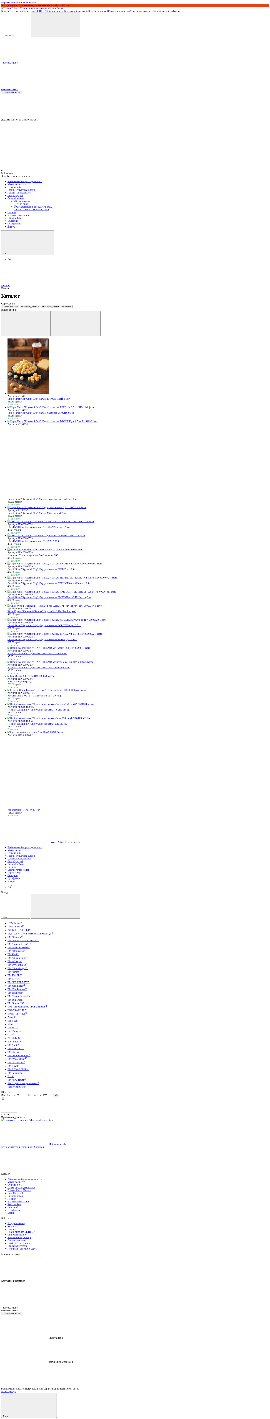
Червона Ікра (14, 218)
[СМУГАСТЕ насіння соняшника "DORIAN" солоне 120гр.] (138, 521)
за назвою (66, 307)
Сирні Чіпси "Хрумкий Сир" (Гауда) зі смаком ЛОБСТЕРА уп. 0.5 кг (44, 625)
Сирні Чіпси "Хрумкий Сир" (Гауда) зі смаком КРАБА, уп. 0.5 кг (42, 639)
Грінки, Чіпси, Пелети (19, 192)
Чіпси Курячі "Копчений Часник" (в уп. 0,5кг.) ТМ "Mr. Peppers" (42, 611)
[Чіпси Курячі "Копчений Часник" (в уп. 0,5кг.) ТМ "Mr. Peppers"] (138, 605)
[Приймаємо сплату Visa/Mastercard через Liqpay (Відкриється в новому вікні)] (28, 1120)
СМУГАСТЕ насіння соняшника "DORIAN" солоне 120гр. (39, 527)
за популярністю (10, 307)
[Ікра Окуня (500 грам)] (138, 676)
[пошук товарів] (55, 24)
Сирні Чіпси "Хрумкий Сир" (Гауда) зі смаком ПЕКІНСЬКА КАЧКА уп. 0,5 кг (50, 583)
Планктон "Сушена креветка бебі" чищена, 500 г (34, 555)
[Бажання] (135, 106)
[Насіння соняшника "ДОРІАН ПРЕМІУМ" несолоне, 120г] (138, 662)
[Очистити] (55, 906)
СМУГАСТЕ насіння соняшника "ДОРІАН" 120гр (34, 541)
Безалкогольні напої (18, 215)
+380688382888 (9, 62)
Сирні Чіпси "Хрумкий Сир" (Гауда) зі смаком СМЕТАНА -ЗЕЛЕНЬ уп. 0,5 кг (49, 597)
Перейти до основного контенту (18, 2)
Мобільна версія (57, 1144)
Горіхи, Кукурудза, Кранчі (21, 190)
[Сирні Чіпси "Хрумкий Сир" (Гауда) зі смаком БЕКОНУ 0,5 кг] (138, 407)
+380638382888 (9, 89)
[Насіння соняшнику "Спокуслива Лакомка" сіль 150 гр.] (138, 718)
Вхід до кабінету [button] (16, 1223)
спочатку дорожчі (50, 307)
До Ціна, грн (35, 1095)
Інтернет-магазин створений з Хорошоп (22, 1147)
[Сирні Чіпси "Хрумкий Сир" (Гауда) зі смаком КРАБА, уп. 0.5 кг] (138, 633)
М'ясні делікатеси (17, 184)
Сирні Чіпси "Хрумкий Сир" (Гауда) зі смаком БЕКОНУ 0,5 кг (41, 413)
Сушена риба (15, 187)
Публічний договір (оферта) (165, 11)
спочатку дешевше (30, 307)
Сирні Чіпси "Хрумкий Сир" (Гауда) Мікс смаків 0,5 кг (37, 513)
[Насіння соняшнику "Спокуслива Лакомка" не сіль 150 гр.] (138, 704)
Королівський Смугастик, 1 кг (24, 810)
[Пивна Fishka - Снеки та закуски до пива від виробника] (9, 1111)
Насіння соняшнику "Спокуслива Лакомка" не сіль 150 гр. (39, 709)
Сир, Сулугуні (15, 195)
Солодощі (13, 220)
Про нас (14, 11)
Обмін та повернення (118, 11)
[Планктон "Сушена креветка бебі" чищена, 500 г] (138, 549)
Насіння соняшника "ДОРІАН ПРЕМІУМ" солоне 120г (37, 653)
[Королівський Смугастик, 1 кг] (138, 732)
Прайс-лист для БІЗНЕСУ (32, 11)
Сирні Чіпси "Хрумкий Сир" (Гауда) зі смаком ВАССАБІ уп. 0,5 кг (43, 499)
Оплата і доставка (97, 11)
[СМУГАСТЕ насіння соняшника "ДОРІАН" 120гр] (138, 535)
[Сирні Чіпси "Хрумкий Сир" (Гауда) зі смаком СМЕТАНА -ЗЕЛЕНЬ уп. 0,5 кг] (138, 591)
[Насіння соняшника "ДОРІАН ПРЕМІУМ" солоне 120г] (138, 648)
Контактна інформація (76, 11)
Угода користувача (140, 11)
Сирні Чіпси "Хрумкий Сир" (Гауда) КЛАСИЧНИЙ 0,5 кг (39, 398)
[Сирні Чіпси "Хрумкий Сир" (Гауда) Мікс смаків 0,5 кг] (138, 507)
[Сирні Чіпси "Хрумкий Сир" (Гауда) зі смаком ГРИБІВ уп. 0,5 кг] (138, 563)
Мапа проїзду (8, 1391)
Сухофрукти (14, 223)
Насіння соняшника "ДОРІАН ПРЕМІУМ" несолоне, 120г (39, 667)
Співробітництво (55, 11)
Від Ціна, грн (8, 1095)
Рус (9, 259)
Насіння (12, 212)
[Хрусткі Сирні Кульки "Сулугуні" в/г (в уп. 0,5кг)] (138, 690)
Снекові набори (16, 198)
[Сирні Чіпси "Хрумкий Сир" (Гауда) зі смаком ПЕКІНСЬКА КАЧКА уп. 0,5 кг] (138, 577)
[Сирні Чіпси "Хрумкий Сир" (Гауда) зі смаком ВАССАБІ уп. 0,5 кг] (138, 421)
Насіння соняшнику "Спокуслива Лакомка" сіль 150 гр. (37, 723)
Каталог (5, 11)
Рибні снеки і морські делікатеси (25, 181)
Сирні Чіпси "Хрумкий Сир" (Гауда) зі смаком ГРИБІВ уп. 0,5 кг (42, 569)
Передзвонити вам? (11, 92)
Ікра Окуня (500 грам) (19, 681)
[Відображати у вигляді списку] (76, 323)
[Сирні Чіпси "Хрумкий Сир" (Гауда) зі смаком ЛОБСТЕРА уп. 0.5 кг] (138, 619)
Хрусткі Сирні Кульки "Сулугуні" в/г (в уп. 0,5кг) (34, 695)
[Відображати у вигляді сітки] (26, 323)
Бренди (11, 226)
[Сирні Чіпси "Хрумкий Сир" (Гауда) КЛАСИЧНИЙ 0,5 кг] (138, 366)
